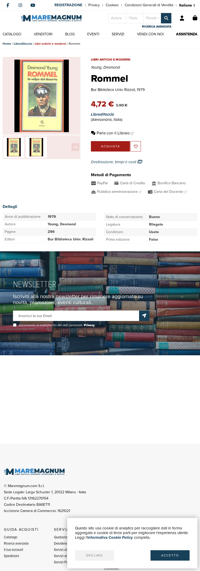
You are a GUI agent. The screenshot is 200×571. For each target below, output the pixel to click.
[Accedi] (182, 18)
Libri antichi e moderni (50, 43)
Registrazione (68, 5)
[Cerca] (166, 18)
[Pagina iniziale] (51, 18)
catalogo (12, 34)
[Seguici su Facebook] (8, 5)
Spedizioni (11, 555)
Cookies (112, 5)
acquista (110, 146)
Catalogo (10, 537)
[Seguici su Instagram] (20, 5)
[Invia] (144, 316)
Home (7, 43)
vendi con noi (150, 34)
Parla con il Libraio (113, 133)
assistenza (186, 34)
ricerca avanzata (156, 26)
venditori (43, 34)
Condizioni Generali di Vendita (149, 5)
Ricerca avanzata (16, 543)
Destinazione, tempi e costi (114, 162)
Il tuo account (13, 549)
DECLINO (94, 555)
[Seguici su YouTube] (33, 5)
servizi (118, 34)
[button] (75, 147)
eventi (93, 34)
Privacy (94, 5)
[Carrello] (195, 18)
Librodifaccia (23, 43)
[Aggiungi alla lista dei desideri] (135, 146)
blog (70, 34)
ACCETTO (170, 555)
